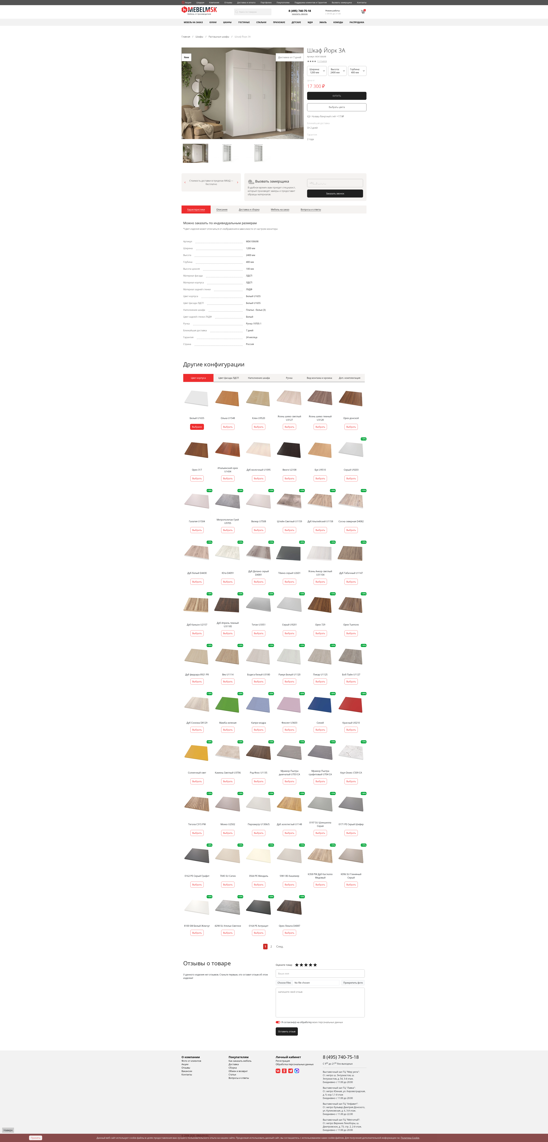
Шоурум (200, 2)
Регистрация (283, 1060)
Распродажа (357, 22)
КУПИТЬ (337, 95)
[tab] (196, 209)
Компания (214, 2)
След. (279, 946)
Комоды (338, 22)
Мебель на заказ (193, 22)
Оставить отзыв (286, 1031)
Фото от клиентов (191, 1060)
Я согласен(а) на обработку (312, 1022)
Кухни (213, 22)
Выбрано (197, 426)
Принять (35, 1137)
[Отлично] (297, 965)
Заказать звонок (300, 14)
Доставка (234, 1064)
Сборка (233, 1067)
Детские (296, 22)
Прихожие (279, 22)
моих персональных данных (327, 1022)
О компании (191, 1057)
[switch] (278, 1022)
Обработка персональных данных (295, 1064)
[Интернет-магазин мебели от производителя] (199, 9)
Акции (188, 2)
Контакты (361, 2)
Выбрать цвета (337, 107)
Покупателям (283, 2)
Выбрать (228, 426)
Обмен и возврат (238, 1071)
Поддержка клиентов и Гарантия (311, 2)
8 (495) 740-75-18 (300, 11)
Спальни (261, 22)
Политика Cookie (410, 1137)
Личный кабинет (288, 1057)
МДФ (310, 22)
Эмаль (323, 22)
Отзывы (228, 2)
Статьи (232, 1074)
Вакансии (187, 1071)
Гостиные (244, 22)
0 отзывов (322, 61)
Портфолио (266, 2)
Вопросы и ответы (239, 1078)
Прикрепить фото (353, 982)
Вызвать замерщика (342, 2)
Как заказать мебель (240, 1060)
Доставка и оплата (246, 2)
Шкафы (227, 22)
